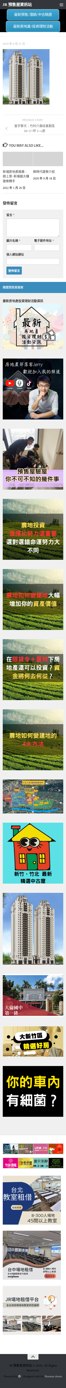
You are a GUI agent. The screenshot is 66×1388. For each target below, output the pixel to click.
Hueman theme (53, 1376)
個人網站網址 (15, 254)
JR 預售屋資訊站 (17, 4)
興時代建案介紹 (44, 172)
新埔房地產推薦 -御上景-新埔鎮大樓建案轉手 (16, 176)
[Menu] (61, 4)
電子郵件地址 (44, 240)
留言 (10, 215)
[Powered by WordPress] (19, 1376)
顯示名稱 (13, 240)
